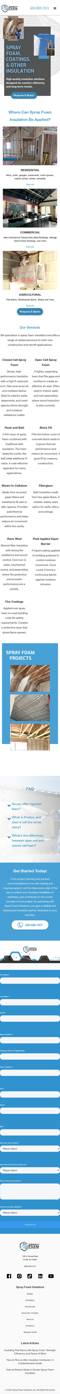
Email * (3, 1013)
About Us (30, 1319)
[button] (55, 8)
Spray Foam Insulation (30, 1313)
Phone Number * (6, 1034)
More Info (30, 184)
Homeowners (30, 1307)
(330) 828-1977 (30, 1266)
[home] (9, 7)
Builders (30, 1294)
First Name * (5, 975)
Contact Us (30, 1326)
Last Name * (5, 996)
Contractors (30, 1300)
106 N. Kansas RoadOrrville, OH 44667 (30, 1258)
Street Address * (6, 1067)
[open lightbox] (30, 678)
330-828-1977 (39, 8)
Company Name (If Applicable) (12, 1051)
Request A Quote (24, 95)
